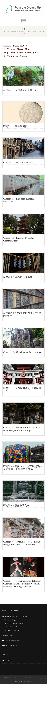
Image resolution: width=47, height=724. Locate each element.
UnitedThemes (27, 681)
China (20, 52)
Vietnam (11, 49)
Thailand (6, 46)
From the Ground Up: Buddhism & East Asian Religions (20, 31)
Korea (20, 49)
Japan (13, 52)
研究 (40, 31)
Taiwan (10, 56)
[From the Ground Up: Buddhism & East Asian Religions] (23, 9)
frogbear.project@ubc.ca (12, 640)
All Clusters (22, 56)
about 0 (6, 661)
